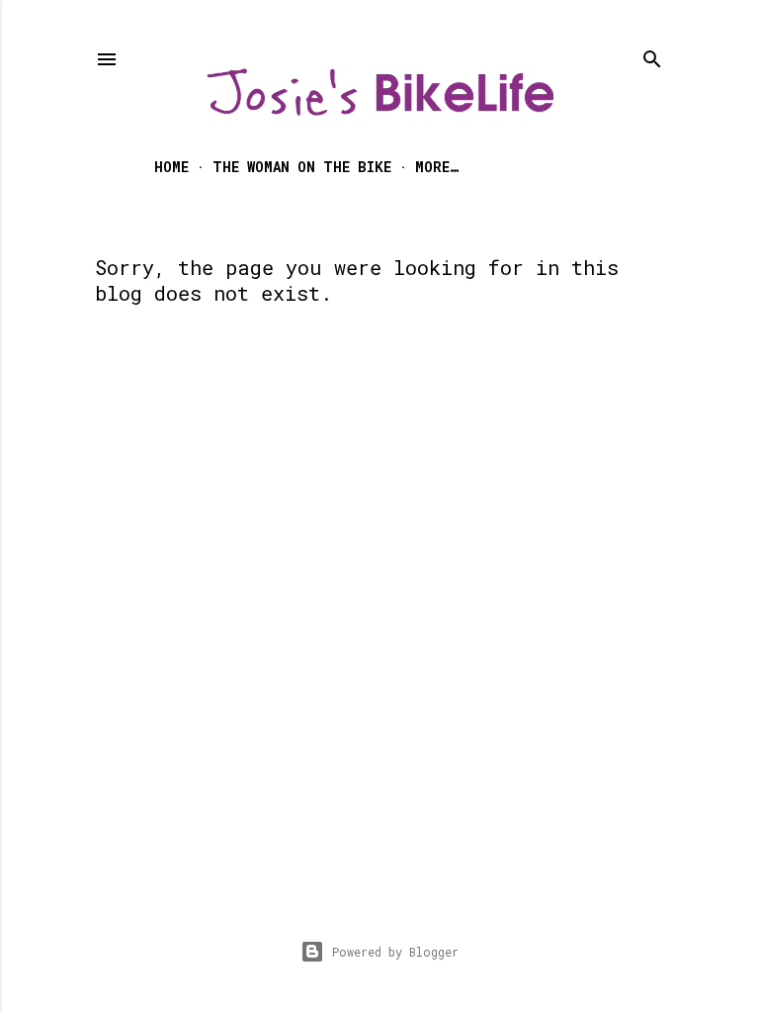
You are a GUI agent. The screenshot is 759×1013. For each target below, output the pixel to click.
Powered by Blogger (395, 952)
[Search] (652, 55)
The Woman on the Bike (301, 166)
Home (171, 166)
